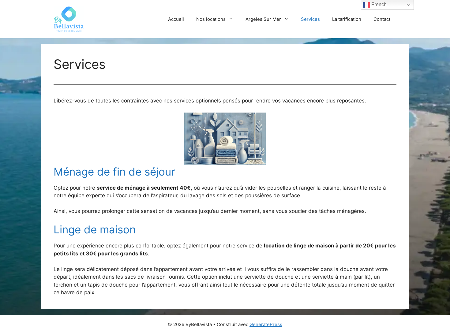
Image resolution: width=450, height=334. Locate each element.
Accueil (176, 19)
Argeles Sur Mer (263, 19)
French (378, 4)
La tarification (346, 19)
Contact (381, 19)
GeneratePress (265, 324)
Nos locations (211, 19)
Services (310, 19)
